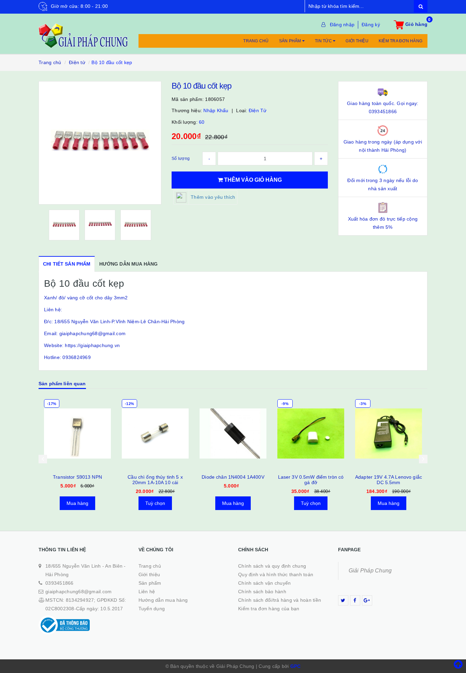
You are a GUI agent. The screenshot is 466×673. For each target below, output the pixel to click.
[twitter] (343, 600)
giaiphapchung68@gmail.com (78, 591)
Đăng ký (371, 24)
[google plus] (367, 600)
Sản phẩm (290, 41)
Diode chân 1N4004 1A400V (233, 477)
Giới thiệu (357, 41)
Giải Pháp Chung (370, 570)
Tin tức (324, 41)
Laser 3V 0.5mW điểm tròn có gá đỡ (311, 479)
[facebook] (355, 600)
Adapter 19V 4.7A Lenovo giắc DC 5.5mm (388, 479)
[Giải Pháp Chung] (83, 32)
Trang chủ (255, 41)
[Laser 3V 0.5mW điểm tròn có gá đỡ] (310, 433)
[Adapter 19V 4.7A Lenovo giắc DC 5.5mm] (388, 433)
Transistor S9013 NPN (77, 477)
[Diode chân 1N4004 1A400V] (233, 433)
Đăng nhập (342, 24)
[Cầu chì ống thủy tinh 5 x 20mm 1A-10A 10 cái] (155, 433)
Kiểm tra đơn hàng (400, 41)
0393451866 (59, 583)
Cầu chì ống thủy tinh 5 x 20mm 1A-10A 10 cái (155, 479)
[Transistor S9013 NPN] (77, 433)
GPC (295, 666)
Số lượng (181, 158)
